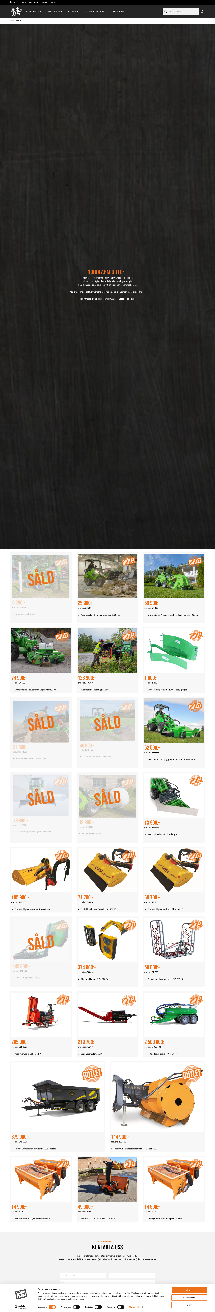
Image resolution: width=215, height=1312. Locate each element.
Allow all (189, 1290)
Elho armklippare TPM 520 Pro (95, 979)
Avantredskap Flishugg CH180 (94, 689)
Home (12, 21)
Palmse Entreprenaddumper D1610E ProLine (35, 1148)
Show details (134, 1307)
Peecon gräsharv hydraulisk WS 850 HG (166, 979)
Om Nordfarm (33, 2)
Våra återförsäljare (48, 2)
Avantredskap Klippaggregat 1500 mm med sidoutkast (173, 759)
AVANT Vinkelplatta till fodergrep (163, 834)
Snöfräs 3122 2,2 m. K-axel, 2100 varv (98, 1218)
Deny (189, 1305)
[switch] (76, 1307)
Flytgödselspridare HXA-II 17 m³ (162, 1053)
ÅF (11, 2)
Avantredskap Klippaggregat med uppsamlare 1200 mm (173, 615)
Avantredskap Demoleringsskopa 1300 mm (101, 615)
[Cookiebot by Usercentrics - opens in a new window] (21, 1307)
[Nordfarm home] (16, 11)
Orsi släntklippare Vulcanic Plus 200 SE (98, 909)
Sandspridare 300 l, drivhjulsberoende (32, 1218)
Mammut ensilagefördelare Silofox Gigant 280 (135, 1148)
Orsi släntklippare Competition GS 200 (32, 909)
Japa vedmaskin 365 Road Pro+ (29, 1053)
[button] (202, 11)
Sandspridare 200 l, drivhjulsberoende (165, 1218)
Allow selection (189, 1297)
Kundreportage (20, 2)
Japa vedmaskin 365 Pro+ (93, 1053)
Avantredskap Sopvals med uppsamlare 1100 (35, 689)
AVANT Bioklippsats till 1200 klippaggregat (167, 689)
